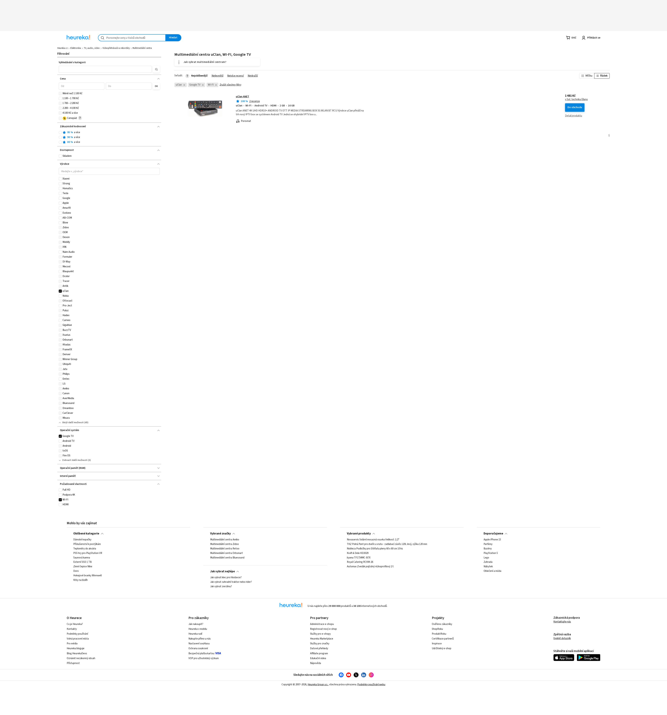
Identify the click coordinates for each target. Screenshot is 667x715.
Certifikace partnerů (443, 639)
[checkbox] (60, 93)
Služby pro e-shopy (320, 634)
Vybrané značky (220, 534)
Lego (486, 557)
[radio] (60, 132)
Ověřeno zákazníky (442, 624)
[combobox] (132, 37)
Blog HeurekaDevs (77, 653)
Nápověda (315, 663)
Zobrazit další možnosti (74, 460)
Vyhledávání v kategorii (72, 62)
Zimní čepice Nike (82, 566)
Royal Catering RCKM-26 (360, 562)
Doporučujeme (493, 534)
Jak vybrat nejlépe (222, 571)
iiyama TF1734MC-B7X (358, 557)
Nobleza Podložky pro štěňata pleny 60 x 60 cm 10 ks (375, 548)
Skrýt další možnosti (73, 422)
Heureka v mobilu (197, 629)
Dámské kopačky (82, 539)
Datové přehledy (319, 648)
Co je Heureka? (75, 624)
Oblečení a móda (492, 571)
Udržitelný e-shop (441, 648)
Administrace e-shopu (322, 624)
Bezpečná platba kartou (201, 653)
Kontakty (72, 629)
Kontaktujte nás (562, 622)
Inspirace (437, 643)
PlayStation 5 (491, 553)
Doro (76, 571)
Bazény (488, 548)
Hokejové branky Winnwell (87, 575)
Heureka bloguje (75, 648)
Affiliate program (319, 653)
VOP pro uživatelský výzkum (203, 658)
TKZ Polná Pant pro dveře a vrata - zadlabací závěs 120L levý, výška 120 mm (387, 544)
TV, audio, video (92, 48)
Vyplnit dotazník (562, 638)
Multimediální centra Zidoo (224, 544)
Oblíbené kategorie (86, 534)
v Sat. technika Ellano (576, 99)
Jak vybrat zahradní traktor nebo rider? (231, 582)
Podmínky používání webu (371, 684)
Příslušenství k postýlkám (87, 544)
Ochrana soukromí (198, 648)
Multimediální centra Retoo (224, 548)
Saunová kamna (81, 557)
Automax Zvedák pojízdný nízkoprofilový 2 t (370, 566)
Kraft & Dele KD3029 (357, 553)
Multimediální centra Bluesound (227, 557)
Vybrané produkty (359, 534)
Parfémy (488, 544)
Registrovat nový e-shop (323, 629)
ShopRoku (437, 629)
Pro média (72, 643)
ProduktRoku (439, 634)
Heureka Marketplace (321, 639)
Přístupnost (73, 663)
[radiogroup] (109, 137)
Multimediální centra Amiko (224, 539)
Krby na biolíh (80, 580)
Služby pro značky (319, 643)
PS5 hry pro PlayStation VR (87, 553)
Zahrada (488, 562)
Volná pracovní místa (78, 639)
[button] (105, 69)
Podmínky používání (77, 634)
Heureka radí (195, 634)
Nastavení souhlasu (199, 643)
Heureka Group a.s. (318, 684)
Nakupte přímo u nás (199, 639)
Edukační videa (318, 658)
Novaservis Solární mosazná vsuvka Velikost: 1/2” (373, 539)
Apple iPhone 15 (492, 539)
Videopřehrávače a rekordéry (116, 48)
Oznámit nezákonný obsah (81, 658)
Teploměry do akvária (84, 548)
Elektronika (75, 48)
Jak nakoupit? (195, 624)
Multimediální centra (142, 48)
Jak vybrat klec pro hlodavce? (226, 577)
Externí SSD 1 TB (82, 562)
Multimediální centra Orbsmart (226, 553)
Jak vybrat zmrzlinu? (221, 586)
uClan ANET (242, 96)
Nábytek (488, 566)
